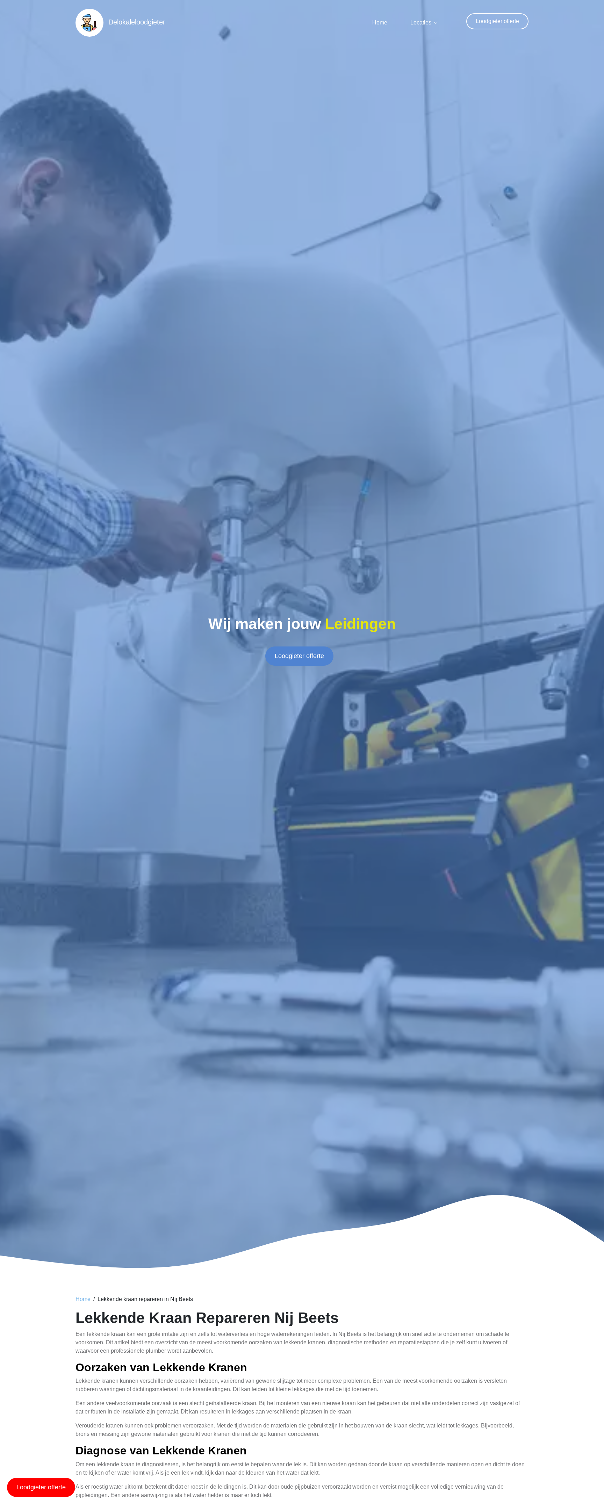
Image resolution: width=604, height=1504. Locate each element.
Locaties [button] (420, 23)
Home (379, 23)
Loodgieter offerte (497, 21)
